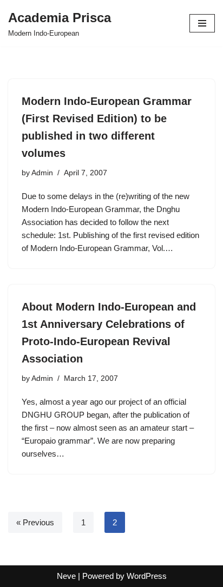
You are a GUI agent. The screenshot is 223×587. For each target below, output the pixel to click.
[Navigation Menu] (202, 23)
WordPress (147, 576)
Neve (66, 576)
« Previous (35, 522)
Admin (42, 173)
